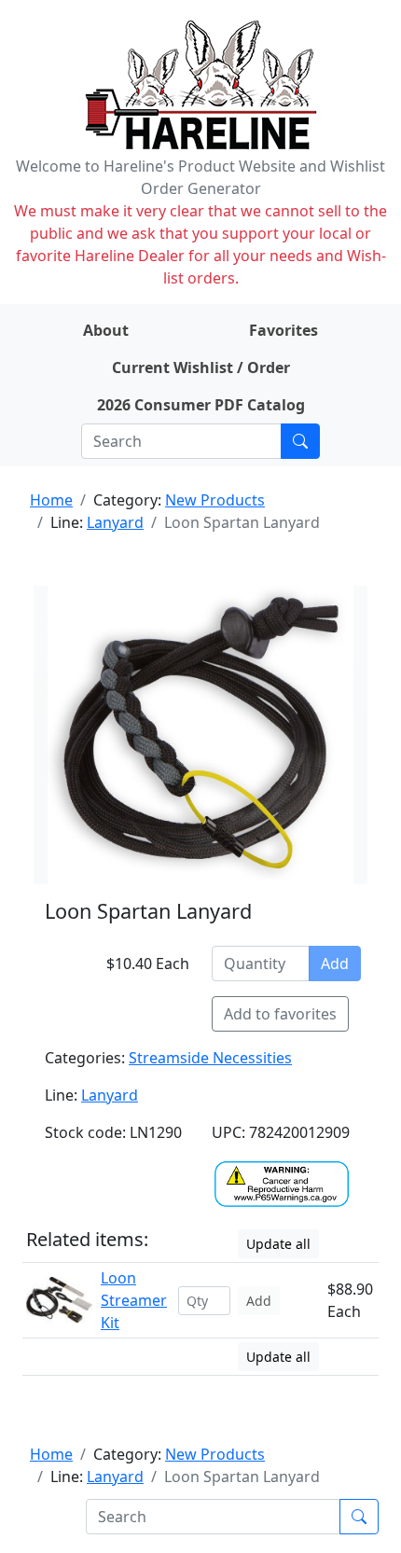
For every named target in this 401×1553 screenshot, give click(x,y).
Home (51, 500)
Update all (278, 1244)
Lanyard (115, 522)
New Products (215, 500)
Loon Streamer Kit (134, 1300)
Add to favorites (280, 1014)
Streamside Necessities (210, 1057)
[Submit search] (300, 441)
